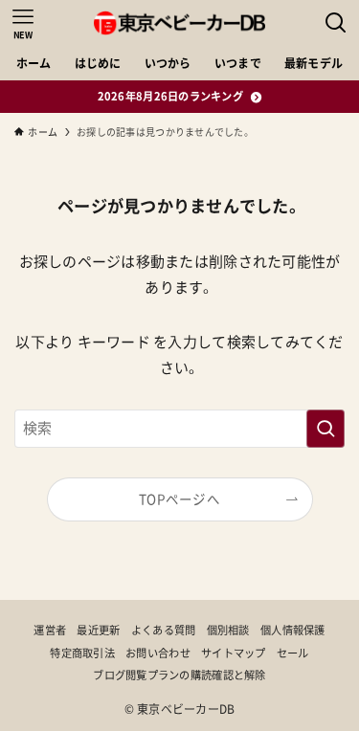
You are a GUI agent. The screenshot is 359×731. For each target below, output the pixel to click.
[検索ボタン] (336, 23)
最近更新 (98, 630)
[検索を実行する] (325, 429)
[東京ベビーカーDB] (179, 23)
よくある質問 (163, 630)
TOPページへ (179, 499)
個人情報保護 (292, 630)
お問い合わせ (158, 653)
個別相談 (228, 630)
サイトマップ (233, 653)
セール (293, 653)
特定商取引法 (82, 653)
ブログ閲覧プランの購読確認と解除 (179, 675)
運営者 (50, 630)
